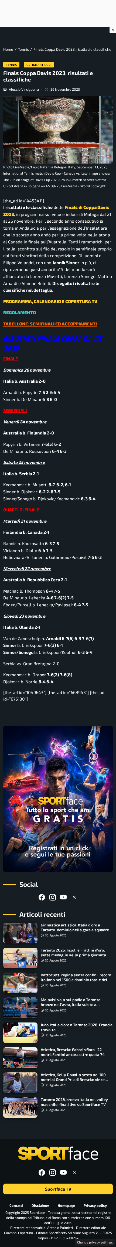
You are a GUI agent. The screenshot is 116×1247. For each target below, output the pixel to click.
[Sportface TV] (58, 799)
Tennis (11, 64)
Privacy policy (95, 1205)
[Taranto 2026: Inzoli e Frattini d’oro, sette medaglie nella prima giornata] (20, 958)
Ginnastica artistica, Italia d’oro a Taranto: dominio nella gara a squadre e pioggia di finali (76, 930)
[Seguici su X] (74, 897)
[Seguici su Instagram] (52, 897)
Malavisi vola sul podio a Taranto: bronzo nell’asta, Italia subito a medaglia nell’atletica (71, 1004)
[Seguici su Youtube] (63, 897)
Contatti (16, 1205)
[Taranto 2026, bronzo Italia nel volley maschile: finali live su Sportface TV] (20, 1107)
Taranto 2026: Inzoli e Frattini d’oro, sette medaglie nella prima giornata (73, 952)
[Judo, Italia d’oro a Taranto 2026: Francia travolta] (20, 1032)
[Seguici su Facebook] (42, 897)
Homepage (66, 1205)
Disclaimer (40, 1205)
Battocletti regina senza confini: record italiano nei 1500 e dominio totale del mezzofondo (76, 980)
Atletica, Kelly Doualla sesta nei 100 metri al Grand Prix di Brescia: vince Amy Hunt (73, 1079)
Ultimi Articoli (39, 64)
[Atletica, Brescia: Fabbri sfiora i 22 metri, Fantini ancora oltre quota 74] (20, 1057)
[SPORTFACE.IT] (58, 1153)
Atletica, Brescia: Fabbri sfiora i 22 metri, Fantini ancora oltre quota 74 (73, 1052)
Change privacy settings (95, 1242)
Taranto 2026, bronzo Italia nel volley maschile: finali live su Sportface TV (74, 1102)
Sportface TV (58, 1189)
